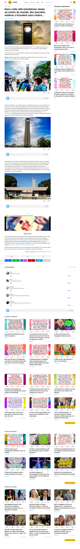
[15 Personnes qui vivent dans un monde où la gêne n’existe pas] (64, 15)
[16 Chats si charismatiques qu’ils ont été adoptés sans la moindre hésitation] (40, 440)
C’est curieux (7, 6)
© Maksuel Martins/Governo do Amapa (11, 149)
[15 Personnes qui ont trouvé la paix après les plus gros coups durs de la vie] (15, 403)
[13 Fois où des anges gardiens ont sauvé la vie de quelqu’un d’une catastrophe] (40, 403)
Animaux (31, 454)
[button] (12, 256)
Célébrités (56, 419)
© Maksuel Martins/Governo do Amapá (11, 92)
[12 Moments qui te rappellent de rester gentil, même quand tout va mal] (64, 60)
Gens (55, 74)
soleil (31, 48)
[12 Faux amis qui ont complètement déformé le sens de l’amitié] (15, 440)
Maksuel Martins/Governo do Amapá (42, 251)
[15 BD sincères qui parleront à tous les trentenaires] (64, 350)
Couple (55, 51)
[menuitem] (26, 2)
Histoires (56, 27)
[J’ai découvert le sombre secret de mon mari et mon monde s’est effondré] (64, 380)
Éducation (31, 341)
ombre (34, 47)
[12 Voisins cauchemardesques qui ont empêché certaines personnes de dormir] (64, 440)
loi (42, 161)
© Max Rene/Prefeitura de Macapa (11, 200)
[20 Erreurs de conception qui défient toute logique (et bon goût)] (64, 463)
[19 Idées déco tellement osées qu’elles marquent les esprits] (15, 463)
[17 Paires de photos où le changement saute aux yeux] (64, 325)
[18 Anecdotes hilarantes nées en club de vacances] (15, 325)
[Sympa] (12, 2)
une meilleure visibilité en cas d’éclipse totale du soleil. (22, 244)
